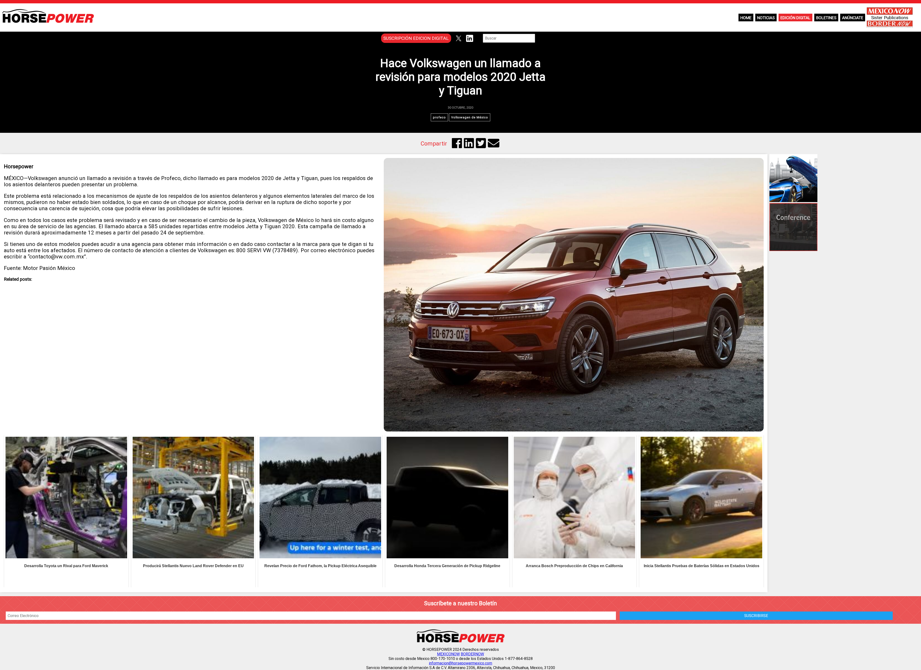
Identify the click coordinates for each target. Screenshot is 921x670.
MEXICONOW (448, 654)
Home (745, 17)
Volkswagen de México (469, 117)
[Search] (538, 38)
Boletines (826, 17)
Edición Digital (795, 17)
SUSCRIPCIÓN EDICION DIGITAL (416, 38)
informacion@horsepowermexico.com (460, 663)
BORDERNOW (472, 654)
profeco (439, 117)
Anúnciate (852, 17)
